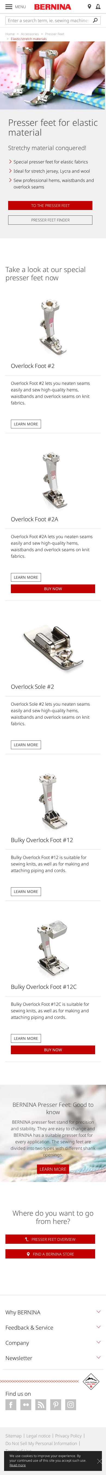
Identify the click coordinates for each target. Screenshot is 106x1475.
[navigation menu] (8, 6)
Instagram (70, 1404)
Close (99, 1461)
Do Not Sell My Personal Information (41, 1443)
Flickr (25, 1404)
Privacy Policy (68, 1436)
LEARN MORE (26, 423)
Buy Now (53, 588)
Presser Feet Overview (54, 1239)
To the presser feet (50, 205)
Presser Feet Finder (50, 220)
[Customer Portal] (98, 6)
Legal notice (38, 1436)
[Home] (53, 7)
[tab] (53, 1313)
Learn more (53, 1169)
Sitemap (13, 1436)
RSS (40, 1404)
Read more (18, 1465)
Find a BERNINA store (53, 1254)
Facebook (10, 1404)
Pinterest (55, 1404)
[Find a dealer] (89, 6)
